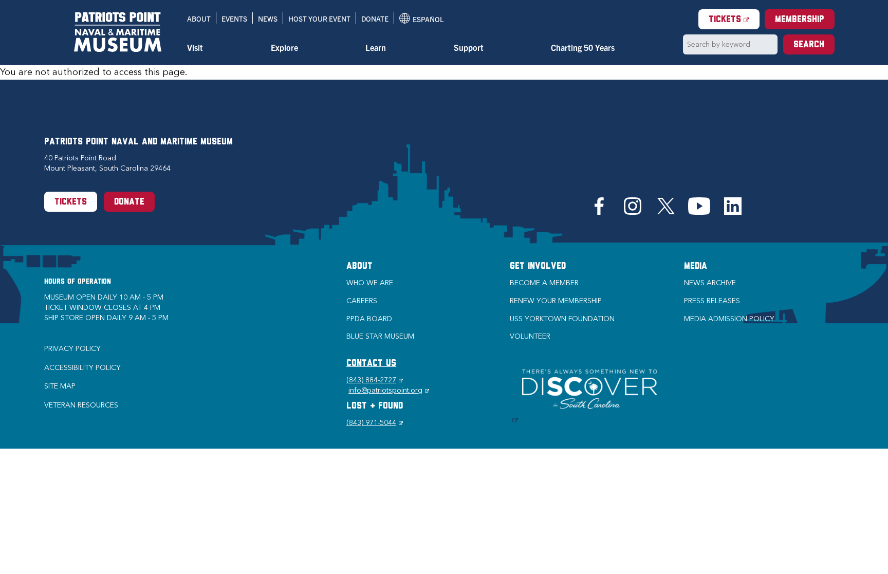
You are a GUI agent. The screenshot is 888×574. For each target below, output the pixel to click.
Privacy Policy (72, 348)
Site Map (60, 386)
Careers (361, 301)
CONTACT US (371, 363)
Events (234, 18)
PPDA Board (369, 318)
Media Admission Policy (729, 318)
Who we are (369, 283)
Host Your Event (319, 18)
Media (695, 266)
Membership (799, 20)
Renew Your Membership (556, 301)
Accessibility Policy (82, 367)
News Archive (710, 283)
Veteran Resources (81, 405)
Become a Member (544, 283)
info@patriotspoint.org (388, 390)
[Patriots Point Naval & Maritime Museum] (117, 32)
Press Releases (712, 301)
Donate (374, 18)
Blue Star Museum (380, 336)
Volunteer (530, 336)
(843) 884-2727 (374, 380)
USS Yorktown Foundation (562, 318)
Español (421, 19)
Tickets (734, 20)
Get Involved (538, 266)
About (199, 18)
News (268, 18)
